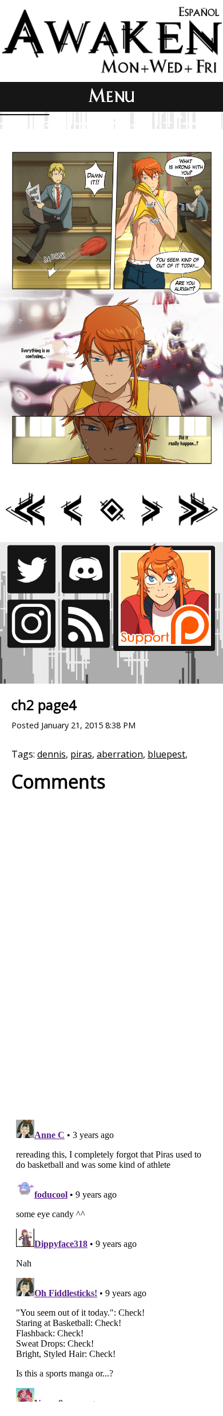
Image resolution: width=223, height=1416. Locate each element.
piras (81, 754)
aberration (120, 754)
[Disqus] (111, 949)
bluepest (166, 754)
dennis (51, 754)
